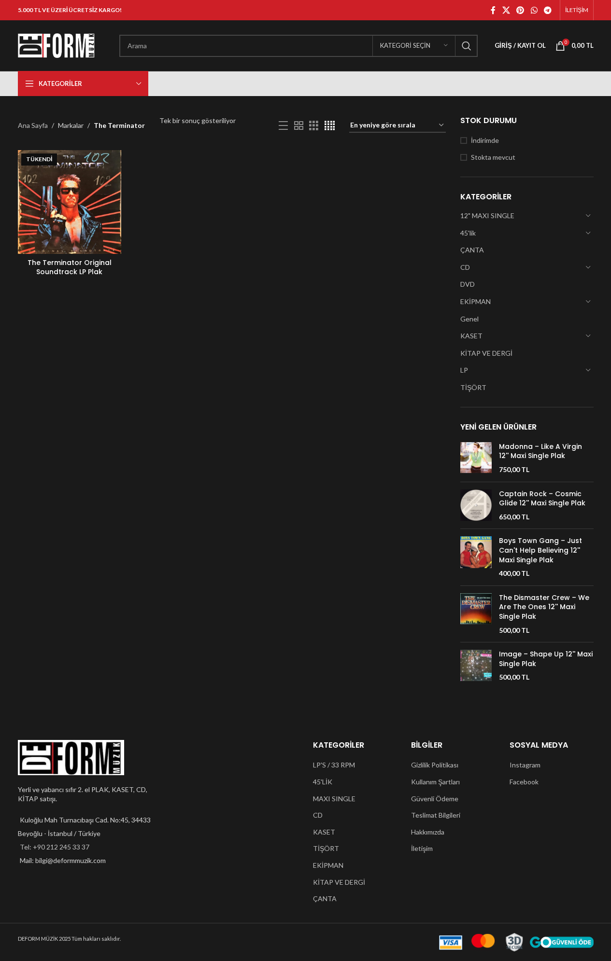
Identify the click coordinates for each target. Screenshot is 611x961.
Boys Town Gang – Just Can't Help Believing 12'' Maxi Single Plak (540, 550)
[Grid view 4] (330, 126)
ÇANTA (472, 250)
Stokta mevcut (493, 157)
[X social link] (506, 10)
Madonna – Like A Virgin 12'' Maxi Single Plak (540, 451)
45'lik (468, 233)
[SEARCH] (466, 46)
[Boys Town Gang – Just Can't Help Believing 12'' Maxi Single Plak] (476, 557)
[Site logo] (56, 45)
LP (464, 370)
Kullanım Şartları (435, 782)
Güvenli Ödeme (434, 798)
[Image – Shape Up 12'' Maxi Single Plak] (476, 666)
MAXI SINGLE (334, 798)
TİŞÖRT (473, 387)
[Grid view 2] (298, 126)
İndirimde (485, 140)
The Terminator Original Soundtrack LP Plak (70, 267)
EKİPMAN (475, 301)
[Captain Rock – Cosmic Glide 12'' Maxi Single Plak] (476, 505)
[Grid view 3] (313, 126)
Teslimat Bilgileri (435, 815)
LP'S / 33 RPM (334, 765)
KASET (471, 336)
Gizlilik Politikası (434, 765)
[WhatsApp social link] (533, 10)
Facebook (524, 782)
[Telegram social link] (547, 10)
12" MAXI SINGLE (487, 215)
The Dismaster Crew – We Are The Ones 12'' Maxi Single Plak (544, 607)
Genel (469, 319)
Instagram (525, 765)
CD (465, 267)
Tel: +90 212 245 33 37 (54, 847)
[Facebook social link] (493, 10)
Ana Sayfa (33, 125)
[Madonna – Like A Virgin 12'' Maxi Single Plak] (476, 458)
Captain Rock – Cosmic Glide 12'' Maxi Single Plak (542, 498)
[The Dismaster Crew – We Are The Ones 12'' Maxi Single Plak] (476, 614)
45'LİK (322, 782)
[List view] (283, 126)
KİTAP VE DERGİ (486, 353)
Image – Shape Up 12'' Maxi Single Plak (546, 659)
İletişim (422, 848)
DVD (467, 284)
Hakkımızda (427, 832)
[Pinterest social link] (520, 10)
